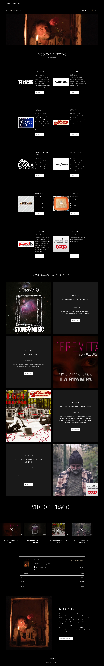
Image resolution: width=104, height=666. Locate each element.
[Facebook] (87, 10)
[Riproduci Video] (11, 529)
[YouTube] (85, 10)
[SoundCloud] (51, 658)
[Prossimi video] (102, 529)
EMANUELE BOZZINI (13, 3)
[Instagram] (83, 10)
